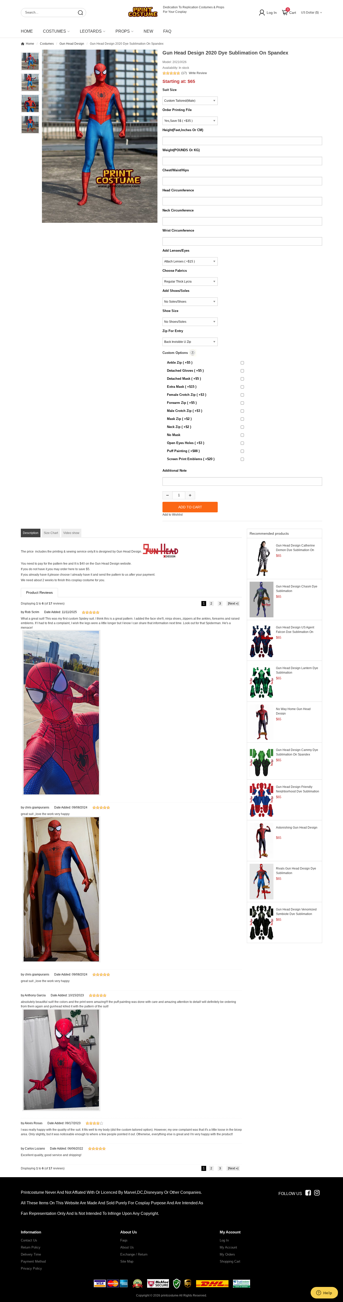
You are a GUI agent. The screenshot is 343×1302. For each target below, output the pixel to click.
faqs (124, 1240)
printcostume (170, 1295)
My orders (227, 1254)
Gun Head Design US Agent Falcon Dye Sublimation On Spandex (295, 632)
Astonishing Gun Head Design (296, 827)
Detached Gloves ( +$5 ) (185, 370)
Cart (291, 11)
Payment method (33, 1261)
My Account (228, 1247)
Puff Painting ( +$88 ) (183, 451)
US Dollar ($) (310, 12)
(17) (184, 73)
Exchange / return (133, 1254)
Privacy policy (31, 1268)
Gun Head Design (72, 43)
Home (27, 31)
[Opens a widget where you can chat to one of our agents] (324, 1293)
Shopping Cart (230, 1261)
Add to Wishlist (172, 514)
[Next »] (233, 603)
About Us (127, 1247)
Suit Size (169, 90)
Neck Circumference (178, 210)
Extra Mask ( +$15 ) (181, 387)
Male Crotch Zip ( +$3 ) (184, 411)
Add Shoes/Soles (175, 291)
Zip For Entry (172, 331)
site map (126, 1261)
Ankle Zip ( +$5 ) (179, 362)
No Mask (173, 435)
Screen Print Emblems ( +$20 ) (190, 459)
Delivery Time (31, 1254)
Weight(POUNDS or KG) (181, 150)
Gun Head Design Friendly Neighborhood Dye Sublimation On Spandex (297, 791)
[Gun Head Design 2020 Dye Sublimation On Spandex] (99, 136)
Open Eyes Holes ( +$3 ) (185, 443)
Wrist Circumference (178, 230)
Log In (272, 13)
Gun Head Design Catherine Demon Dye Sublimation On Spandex (295, 550)
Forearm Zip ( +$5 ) (182, 403)
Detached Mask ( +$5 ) (184, 379)
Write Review (198, 73)
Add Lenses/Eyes (175, 250)
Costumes (47, 43)
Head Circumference (178, 190)
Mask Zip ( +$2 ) (179, 419)
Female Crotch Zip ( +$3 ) (186, 395)
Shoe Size (170, 311)
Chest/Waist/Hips (175, 170)
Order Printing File (177, 110)
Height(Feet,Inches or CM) (182, 130)
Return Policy (30, 1247)
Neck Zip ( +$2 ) (179, 427)
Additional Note (174, 470)
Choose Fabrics (174, 271)
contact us (29, 1240)
